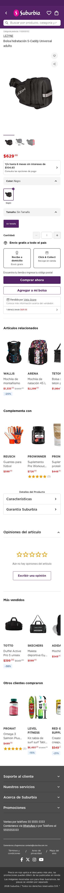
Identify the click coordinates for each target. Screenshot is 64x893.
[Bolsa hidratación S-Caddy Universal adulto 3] (30, 142)
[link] (13, 365)
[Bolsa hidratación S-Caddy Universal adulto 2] (19, 142)
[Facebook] (21, 860)
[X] (28, 860)
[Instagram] (34, 860)
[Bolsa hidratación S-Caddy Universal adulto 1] (8, 142)
